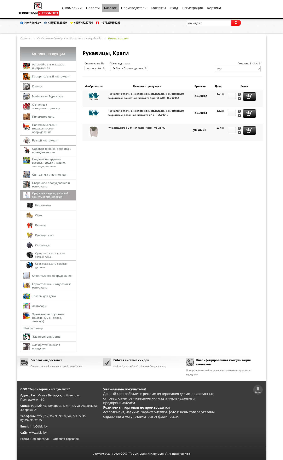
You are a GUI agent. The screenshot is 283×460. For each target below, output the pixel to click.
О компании (72, 8)
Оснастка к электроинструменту (46, 106)
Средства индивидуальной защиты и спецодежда (69, 38)
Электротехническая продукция (46, 346)
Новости (93, 8)
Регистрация (192, 8)
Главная (25, 38)
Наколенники (43, 205)
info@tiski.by (39, 426)
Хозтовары (39, 306)
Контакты (158, 8)
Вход (174, 8)
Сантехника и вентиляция (49, 174)
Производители (133, 8)
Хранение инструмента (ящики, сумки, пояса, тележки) (48, 318)
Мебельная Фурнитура (47, 96)
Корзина (214, 8)
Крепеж (37, 86)
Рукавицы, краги (44, 235)
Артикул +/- (94, 68)
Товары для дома (44, 296)
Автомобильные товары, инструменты (48, 66)
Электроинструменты (46, 336)
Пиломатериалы (43, 116)
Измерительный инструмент (51, 76)
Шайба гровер (33, 328)
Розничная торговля (35, 439)
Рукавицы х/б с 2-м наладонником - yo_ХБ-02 (136, 127)
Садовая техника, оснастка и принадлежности (51, 150)
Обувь (38, 215)
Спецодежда (42, 245)
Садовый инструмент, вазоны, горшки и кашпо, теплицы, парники (49, 162)
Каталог (110, 8)
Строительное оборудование (52, 275)
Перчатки (40, 225)
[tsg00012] (93, 96)
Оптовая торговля (66, 439)
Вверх (258, 391)
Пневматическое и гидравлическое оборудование (44, 128)
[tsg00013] (93, 113)
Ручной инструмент (45, 140)
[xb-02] (93, 131)
